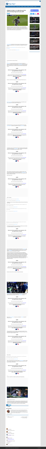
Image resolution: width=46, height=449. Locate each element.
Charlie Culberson (9, 125)
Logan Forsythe (24, 172)
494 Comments (22, 12)
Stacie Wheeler (9, 12)
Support (35, 6)
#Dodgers (9, 48)
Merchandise (32, 6)
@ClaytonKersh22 (14, 47)
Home (6, 1)
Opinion (25, 6)
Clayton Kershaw (9, 44)
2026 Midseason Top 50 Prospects (10, 6)
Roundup (28, 6)
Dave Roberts (8, 293)
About (8, 1)
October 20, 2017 (18, 200)
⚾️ (34, 10)
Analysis (22, 6)
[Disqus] (17, 436)
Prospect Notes (18, 6)
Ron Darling (10, 250)
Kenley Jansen (21, 360)
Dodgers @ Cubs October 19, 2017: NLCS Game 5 (11, 417)
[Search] (40, 1)
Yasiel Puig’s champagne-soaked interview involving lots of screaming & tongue (24, 417)
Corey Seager (22, 125)
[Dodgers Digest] (10, 4)
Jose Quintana (16, 148)
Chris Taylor (8, 63)
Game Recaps (17, 12)
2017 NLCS (9, 406)
